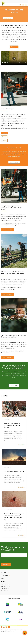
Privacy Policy (3, 629)
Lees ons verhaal (14, 385)
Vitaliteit (4, 136)
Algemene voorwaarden (18, 629)
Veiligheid (4, 133)
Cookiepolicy (4, 631)
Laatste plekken (7, 18)
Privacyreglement (10, 629)
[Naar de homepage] (4, 4)
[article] (14, 424)
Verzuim (4, 140)
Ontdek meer (14, 47)
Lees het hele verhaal (7, 229)
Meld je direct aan (14, 162)
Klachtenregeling (11, 631)
